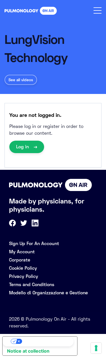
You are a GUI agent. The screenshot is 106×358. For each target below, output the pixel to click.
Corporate (19, 260)
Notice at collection (28, 351)
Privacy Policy (23, 276)
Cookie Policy (23, 268)
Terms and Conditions (31, 284)
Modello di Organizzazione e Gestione (48, 292)
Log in (23, 146)
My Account (22, 251)
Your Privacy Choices (45, 341)
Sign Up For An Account (34, 243)
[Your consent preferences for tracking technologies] (96, 348)
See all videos (20, 80)
